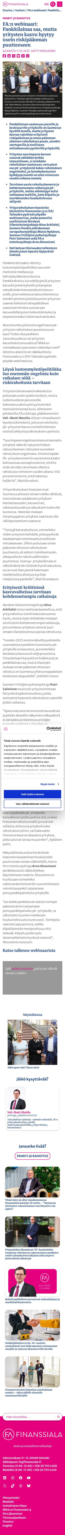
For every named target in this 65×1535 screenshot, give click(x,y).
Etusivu (7, 10)
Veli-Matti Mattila (18, 1112)
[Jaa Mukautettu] (23, 56)
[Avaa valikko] (59, 4)
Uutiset (20, 10)
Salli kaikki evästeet (32, 794)
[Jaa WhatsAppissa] (27, 56)
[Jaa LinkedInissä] (9, 56)
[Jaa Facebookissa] (4, 56)
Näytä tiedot (47, 784)
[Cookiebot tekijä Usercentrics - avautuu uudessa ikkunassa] (46, 729)
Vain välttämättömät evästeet (32, 803)
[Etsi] (59, 1417)
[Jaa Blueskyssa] (18, 56)
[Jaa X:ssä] (13, 56)
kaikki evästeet (22, 969)
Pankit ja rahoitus (16, 18)
